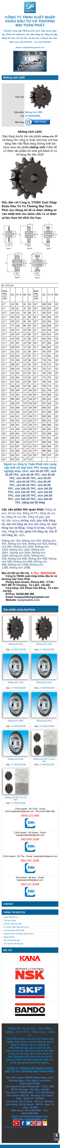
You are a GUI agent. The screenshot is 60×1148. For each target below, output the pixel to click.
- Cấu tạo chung (9, 920)
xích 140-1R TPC (25, 495)
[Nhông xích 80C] (15, 628)
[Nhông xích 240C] (15, 743)
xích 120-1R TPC (25, 492)
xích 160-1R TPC (25, 499)
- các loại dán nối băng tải (13, 944)
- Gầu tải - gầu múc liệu (12, 924)
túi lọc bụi (14, 513)
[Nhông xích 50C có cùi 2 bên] (15, 781)
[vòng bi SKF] (30, 998)
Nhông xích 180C (16, 721)
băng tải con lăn (16, 516)
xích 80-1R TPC (26, 485)
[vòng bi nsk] (30, 978)
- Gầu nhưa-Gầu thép (11, 940)
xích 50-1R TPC (26, 478)
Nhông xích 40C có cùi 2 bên (44, 760)
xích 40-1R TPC (30, 474)
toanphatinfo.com (20, 1127)
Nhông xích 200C (44, 721)
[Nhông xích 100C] (44, 628)
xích (21, 535)
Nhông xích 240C (16, 759)
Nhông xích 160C (44, 682)
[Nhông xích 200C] (44, 705)
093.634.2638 (30, 839)
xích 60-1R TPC (26, 481)
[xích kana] (30, 962)
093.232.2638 (30, 860)
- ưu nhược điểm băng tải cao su (16, 927)
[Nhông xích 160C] (44, 666)
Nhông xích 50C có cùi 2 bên (16, 798)
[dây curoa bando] (30, 1015)
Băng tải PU (30, 513)
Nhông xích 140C (16, 682)
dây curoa (12, 520)
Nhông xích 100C (44, 644)
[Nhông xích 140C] (15, 666)
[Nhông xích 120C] (41, 108)
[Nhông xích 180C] (15, 705)
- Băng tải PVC (8, 937)
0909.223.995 (30, 815)
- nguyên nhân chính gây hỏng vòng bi (18, 934)
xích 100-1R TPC (25, 488)
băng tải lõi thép (33, 502)
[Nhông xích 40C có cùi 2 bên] (44, 743)
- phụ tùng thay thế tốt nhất (13, 930)
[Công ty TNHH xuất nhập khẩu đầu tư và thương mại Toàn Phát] (30, 12)
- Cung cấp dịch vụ (10, 917)
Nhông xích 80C (15, 644)
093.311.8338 (30, 884)
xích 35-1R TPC (39, 471)
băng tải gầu (36, 516)
